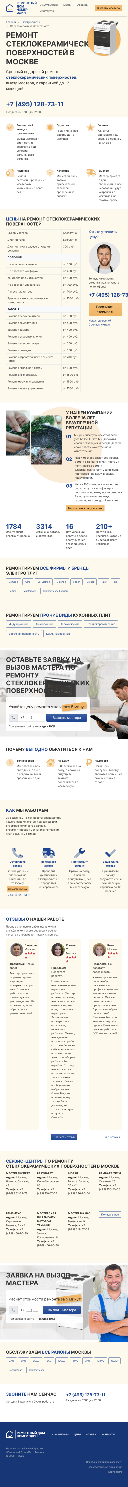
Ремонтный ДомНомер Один (27, 8)
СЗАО (114, 1360)
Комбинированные (58, 633)
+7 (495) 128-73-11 (35, 104)
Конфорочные (45, 624)
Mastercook (30, 591)
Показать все (110, 1214)
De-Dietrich (44, 581)
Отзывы (82, 4)
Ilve (115, 581)
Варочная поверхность (24, 633)
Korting (12, 591)
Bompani (13, 581)
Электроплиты (30, 22)
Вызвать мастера (108, 8)
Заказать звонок (17, 889)
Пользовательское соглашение (104, 1467)
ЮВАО (62, 1360)
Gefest (90, 581)
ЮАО (75, 1360)
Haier (103, 581)
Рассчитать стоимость (105, 309)
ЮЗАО (100, 1360)
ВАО (48, 1360)
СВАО (36, 1360)
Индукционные (18, 624)
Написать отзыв (64, 1137)
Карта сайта (115, 1471)
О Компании (49, 4)
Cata (27, 581)
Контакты (47, 11)
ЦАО (11, 1360)
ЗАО (87, 1360)
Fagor (76, 581)
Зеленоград (15, 1369)
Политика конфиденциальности (104, 1461)
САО (23, 1360)
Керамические (70, 624)
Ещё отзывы (112, 1137)
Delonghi (61, 581)
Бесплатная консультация (85, 508)
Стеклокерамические (100, 624)
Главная (11, 22)
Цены (67, 4)
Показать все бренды (55, 591)
